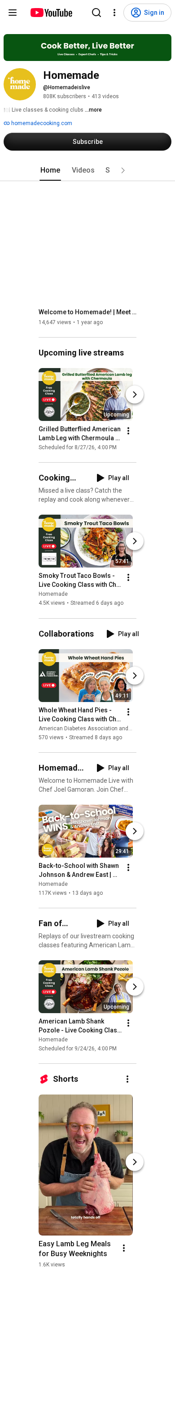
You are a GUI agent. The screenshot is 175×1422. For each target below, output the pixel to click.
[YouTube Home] (51, 12)
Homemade (53, 594)
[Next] (135, 394)
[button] (123, 170)
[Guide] (12, 12)
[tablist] (87, 170)
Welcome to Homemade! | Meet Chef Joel (88, 312)
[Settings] (114, 12)
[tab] (50, 170)
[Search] (96, 12)
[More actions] (128, 431)
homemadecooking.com (41, 123)
